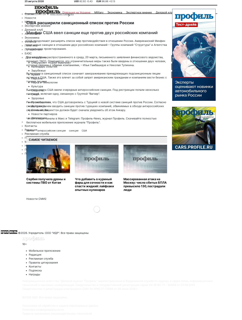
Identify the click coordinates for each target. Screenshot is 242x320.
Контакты (35, 266)
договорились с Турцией (81, 102)
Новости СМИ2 (36, 198)
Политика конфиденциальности (43, 309)
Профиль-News (91, 118)
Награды (34, 274)
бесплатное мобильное (41, 122)
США (84, 130)
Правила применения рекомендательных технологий (57, 313)
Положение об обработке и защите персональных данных (60, 305)
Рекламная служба (41, 258)
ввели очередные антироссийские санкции (82, 89)
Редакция (35, 254)
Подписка (35, 270)
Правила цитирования (43, 262)
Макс (61, 118)
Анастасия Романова (62, 14)
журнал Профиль (113, 118)
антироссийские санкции (51, 130)
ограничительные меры (85, 61)
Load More (96, 209)
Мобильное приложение (44, 250)
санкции (74, 130)
